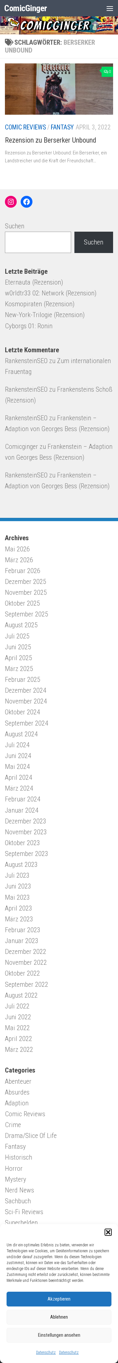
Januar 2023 (21, 941)
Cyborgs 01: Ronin (28, 326)
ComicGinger (25, 8)
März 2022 (19, 1049)
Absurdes (17, 1092)
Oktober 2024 (22, 712)
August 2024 (21, 734)
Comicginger (21, 446)
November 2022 (26, 962)
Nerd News (19, 1190)
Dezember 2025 (25, 582)
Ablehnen (59, 1317)
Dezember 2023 (25, 821)
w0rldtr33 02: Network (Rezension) (50, 293)
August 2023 (21, 864)
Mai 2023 (17, 897)
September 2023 (26, 854)
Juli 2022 (17, 1006)
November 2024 (26, 701)
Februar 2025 (22, 679)
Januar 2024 (21, 810)
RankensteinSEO (26, 361)
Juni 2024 (18, 756)
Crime (13, 1125)
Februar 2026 (22, 571)
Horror (14, 1168)
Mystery (15, 1179)
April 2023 (18, 908)
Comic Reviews (25, 127)
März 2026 (19, 560)
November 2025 (26, 592)
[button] (108, 1232)
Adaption (17, 1103)
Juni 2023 (18, 886)
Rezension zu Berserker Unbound (50, 140)
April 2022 (18, 1039)
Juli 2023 (17, 875)
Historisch (18, 1157)
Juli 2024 (17, 745)
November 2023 (26, 832)
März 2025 (19, 669)
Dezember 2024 (25, 690)
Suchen (14, 226)
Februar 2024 (22, 799)
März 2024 (19, 788)
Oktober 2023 (22, 843)
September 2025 (26, 614)
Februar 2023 (22, 930)
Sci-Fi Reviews (24, 1212)
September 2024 (26, 723)
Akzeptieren (59, 1299)
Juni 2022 (18, 1017)
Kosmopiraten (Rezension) (39, 304)
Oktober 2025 (22, 603)
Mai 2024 (17, 767)
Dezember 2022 (25, 952)
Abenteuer (18, 1081)
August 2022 (21, 995)
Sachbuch (18, 1201)
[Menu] (110, 8)
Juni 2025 (18, 647)
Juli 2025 (17, 636)
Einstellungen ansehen (59, 1335)
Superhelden (21, 1223)
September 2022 (26, 984)
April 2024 (18, 777)
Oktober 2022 (22, 973)
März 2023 (19, 919)
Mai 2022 (17, 1028)
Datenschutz (46, 1352)
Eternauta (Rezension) (34, 282)
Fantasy (62, 127)
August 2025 (21, 625)
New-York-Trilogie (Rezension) (45, 315)
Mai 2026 (17, 549)
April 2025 (18, 658)
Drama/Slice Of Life (31, 1136)
